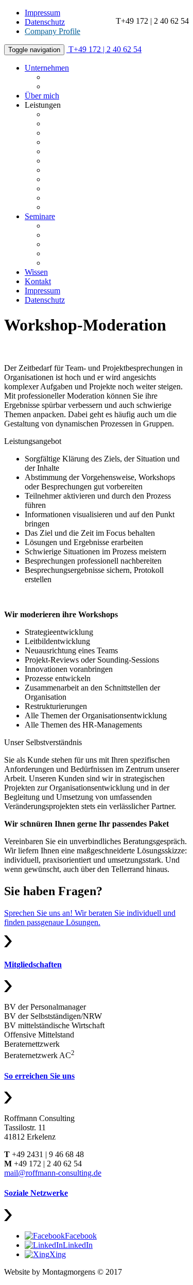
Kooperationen (69, 86)
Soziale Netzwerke (36, 1193)
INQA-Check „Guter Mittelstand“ (100, 132)
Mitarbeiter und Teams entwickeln (100, 234)
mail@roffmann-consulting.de (52, 1172)
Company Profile (52, 31)
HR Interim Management (86, 179)
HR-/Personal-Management (89, 170)
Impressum (42, 12)
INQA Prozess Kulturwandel (92, 123)
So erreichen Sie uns (39, 1076)
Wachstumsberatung (78, 142)
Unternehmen (47, 67)
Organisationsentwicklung (87, 188)
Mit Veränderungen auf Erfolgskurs (102, 244)
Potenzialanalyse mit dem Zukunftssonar (111, 114)
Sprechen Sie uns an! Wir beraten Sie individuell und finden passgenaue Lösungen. (90, 918)
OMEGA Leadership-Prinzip (92, 160)
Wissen (36, 272)
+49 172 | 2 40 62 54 (105, 49)
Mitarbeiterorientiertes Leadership (99, 225)
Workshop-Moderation (82, 207)
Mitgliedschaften (33, 964)
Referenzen (63, 77)
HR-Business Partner (79, 262)
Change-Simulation (76, 253)
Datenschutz (45, 22)
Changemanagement (78, 197)
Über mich (42, 95)
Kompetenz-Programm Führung (97, 151)
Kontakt (38, 281)
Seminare (40, 216)
